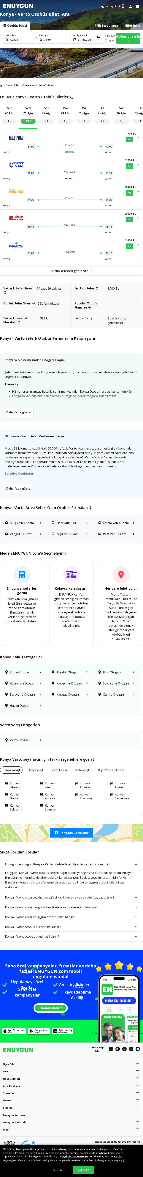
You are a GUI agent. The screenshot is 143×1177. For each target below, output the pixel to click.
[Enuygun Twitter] (124, 1049)
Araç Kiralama (11, 1086)
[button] (71, 833)
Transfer (8, 1093)
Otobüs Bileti (12, 85)
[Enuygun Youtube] (138, 1049)
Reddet (118, 1156)
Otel (6, 1071)
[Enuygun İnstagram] (117, 1049)
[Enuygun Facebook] (111, 1049)
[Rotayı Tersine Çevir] (36, 38)
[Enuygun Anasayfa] (18, 6)
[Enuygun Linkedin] (131, 1049)
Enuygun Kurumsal (14, 1115)
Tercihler (58, 1170)
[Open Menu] (137, 6)
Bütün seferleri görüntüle (69, 271)
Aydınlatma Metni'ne (75, 1156)
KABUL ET (83, 1170)
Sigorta (7, 1107)
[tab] (15, 25)
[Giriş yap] (130, 6)
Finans (7, 1100)
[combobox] (21, 39)
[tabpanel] (71, 39)
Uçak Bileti (9, 1064)
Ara (129, 139)
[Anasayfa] (1, 85)
